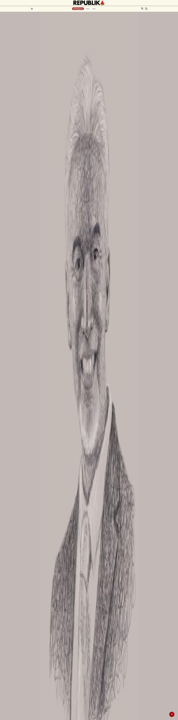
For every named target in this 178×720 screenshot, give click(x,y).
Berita (88, 9)
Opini (93, 9)
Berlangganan (78, 9)
